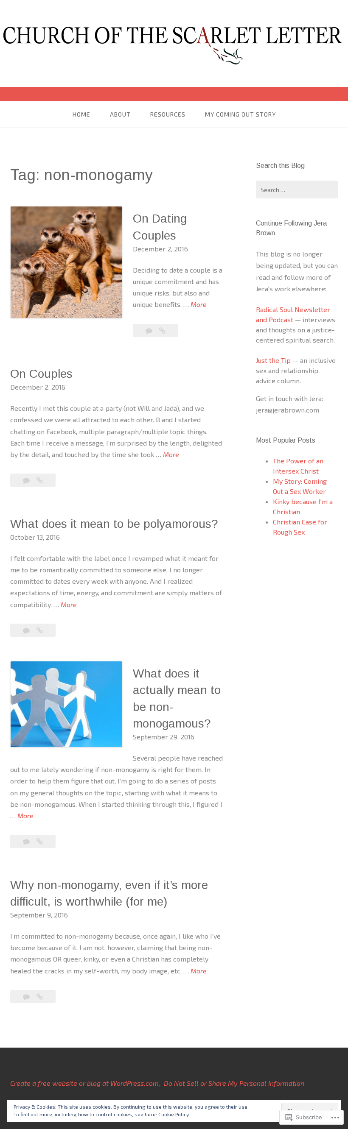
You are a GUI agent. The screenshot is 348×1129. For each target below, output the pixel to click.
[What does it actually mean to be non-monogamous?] (39, 841)
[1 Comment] (27, 841)
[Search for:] (297, 189)
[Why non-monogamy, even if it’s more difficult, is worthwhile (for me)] (39, 996)
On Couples (41, 373)
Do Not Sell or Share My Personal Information (234, 1083)
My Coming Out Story (240, 114)
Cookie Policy (173, 1114)
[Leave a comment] (150, 330)
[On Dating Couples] (162, 330)
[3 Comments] (27, 630)
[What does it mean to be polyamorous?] (39, 630)
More (199, 305)
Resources (167, 114)
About (120, 114)
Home (81, 114)
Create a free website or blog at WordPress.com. (85, 1083)
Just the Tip (273, 360)
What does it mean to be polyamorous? (114, 523)
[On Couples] (39, 480)
